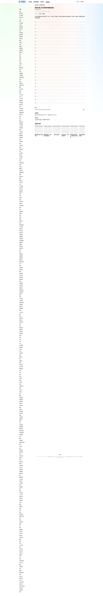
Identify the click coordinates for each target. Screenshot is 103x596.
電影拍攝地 (21, 172)
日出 (20, 209)
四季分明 (21, 549)
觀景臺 (20, 46)
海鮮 (20, 118)
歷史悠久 (21, 38)
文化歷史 (21, 492)
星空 (20, 541)
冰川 (20, 343)
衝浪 (20, 388)
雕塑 (20, 129)
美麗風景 (21, 236)
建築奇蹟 (21, 289)
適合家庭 (21, 34)
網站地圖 (60, 454)
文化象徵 (21, 108)
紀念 (20, 339)
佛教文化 (21, 221)
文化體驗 (21, 23)
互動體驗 (21, 73)
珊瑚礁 (20, 244)
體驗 (20, 539)
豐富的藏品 (21, 572)
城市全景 (21, 551)
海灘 (20, 59)
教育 (20, 120)
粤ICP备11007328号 (62, 456)
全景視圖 (21, 345)
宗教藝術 (21, 234)
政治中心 (21, 576)
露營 (20, 564)
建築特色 (21, 191)
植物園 (20, 360)
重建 (20, 415)
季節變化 (21, 506)
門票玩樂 (42, 1)
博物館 (20, 52)
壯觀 (20, 71)
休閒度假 (21, 124)
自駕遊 (20, 203)
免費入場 (21, 17)
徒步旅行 (21, 188)
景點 (20, 193)
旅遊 (20, 215)
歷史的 (20, 42)
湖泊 (20, 250)
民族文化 (21, 531)
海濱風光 (21, 566)
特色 (20, 510)
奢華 (20, 265)
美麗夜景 (21, 257)
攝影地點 (21, 368)
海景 (20, 106)
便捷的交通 (21, 516)
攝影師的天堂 (21, 442)
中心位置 (21, 479)
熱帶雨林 (21, 399)
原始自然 (21, 578)
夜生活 (20, 197)
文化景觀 (21, 226)
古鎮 (20, 543)
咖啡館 (20, 180)
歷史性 (20, 25)
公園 (20, 337)
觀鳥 (20, 490)
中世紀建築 (21, 432)
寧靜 (20, 21)
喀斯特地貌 (21, 302)
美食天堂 (21, 306)
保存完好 (21, 285)
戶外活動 (21, 125)
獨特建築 (21, 327)
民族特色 (21, 287)
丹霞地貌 (21, 537)
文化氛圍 (21, 94)
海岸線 (20, 356)
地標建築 (21, 127)
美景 (20, 485)
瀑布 (20, 92)
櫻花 (20, 151)
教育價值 (21, 401)
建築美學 (21, 100)
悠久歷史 (21, 190)
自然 (20, 54)
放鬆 (20, 296)
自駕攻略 (47, 1)
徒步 (20, 116)
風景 (20, 69)
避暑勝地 (21, 135)
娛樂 (20, 310)
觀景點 (20, 168)
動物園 (20, 320)
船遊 (20, 504)
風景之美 (21, 230)
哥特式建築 (21, 77)
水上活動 (21, 312)
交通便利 (21, 48)
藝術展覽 (21, 256)
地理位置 (21, 333)
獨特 (20, 421)
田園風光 (21, 248)
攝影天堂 (21, 133)
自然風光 (21, 13)
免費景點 (21, 304)
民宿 (20, 444)
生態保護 (21, 353)
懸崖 (20, 207)
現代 (20, 547)
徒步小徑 (21, 562)
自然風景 (21, 521)
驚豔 (20, 395)
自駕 (20, 488)
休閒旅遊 (21, 440)
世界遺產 (21, 32)
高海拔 (20, 535)
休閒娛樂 (21, 75)
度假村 (20, 457)
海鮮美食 (21, 331)
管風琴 (20, 481)
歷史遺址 (21, 246)
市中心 (20, 96)
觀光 (20, 407)
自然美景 (21, 411)
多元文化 (21, 533)
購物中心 (21, 259)
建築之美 (21, 496)
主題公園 (21, 405)
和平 (20, 525)
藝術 (20, 40)
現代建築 (21, 413)
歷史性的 (21, 104)
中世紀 (20, 349)
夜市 (20, 358)
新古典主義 (21, 560)
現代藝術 (21, 347)
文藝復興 (21, 137)
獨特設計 (21, 329)
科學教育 (21, 469)
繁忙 (20, 314)
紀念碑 (20, 158)
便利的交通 (21, 430)
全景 (20, 184)
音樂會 (20, 378)
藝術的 (20, 463)
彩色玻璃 (21, 465)
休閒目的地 (21, 290)
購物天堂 (21, 269)
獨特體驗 (21, 529)
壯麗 (20, 147)
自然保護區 (21, 240)
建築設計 (21, 419)
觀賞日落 (21, 473)
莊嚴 (20, 316)
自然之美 (21, 182)
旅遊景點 (21, 36)
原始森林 (21, 141)
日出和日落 (21, 582)
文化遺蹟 (21, 483)
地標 (20, 44)
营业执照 (56, 456)
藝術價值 (21, 452)
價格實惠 (21, 471)
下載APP (77, 1)
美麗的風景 (21, 224)
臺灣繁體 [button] (81, 1)
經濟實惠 (21, 424)
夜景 (20, 56)
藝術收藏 (21, 279)
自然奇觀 (21, 110)
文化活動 (21, 298)
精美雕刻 (21, 242)
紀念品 (20, 166)
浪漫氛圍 (21, 397)
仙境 (20, 502)
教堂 (20, 271)
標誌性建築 (21, 261)
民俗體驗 (21, 434)
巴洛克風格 (21, 162)
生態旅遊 (21, 267)
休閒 (20, 61)
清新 (20, 558)
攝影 (20, 87)
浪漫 (20, 79)
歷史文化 (21, 28)
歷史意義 (21, 211)
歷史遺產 (21, 277)
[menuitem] (77, 1)
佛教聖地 (21, 254)
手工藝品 (21, 89)
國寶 (20, 335)
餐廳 (20, 164)
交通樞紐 (21, 283)
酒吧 (20, 351)
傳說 (20, 523)
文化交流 (21, 494)
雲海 (20, 223)
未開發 (20, 554)
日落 (20, 65)
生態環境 (21, 238)
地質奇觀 (21, 417)
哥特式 (20, 391)
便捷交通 (21, 83)
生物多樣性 (21, 205)
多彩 (20, 568)
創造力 (20, 570)
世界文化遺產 (21, 586)
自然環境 (21, 201)
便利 (20, 380)
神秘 (20, 143)
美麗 (20, 217)
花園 (20, 195)
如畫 (20, 527)
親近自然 (21, 428)
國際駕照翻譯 (36, 1)
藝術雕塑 (21, 477)
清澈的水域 (21, 85)
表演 (20, 574)
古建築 (20, 213)
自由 (20, 475)
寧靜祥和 (21, 176)
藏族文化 (21, 584)
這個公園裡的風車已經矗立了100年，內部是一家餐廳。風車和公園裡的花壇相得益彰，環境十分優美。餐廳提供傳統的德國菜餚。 (60, 17)
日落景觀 (21, 300)
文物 (20, 372)
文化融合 (21, 131)
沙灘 (20, 370)
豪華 (20, 591)
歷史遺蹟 (21, 50)
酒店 (20, 323)
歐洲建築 (21, 514)
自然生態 (21, 366)
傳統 (20, 438)
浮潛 (20, 263)
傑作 (20, 454)
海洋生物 (21, 275)
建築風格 (21, 122)
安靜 (20, 520)
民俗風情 (21, 455)
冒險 (20, 219)
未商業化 (21, 500)
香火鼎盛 (21, 461)
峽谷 (20, 518)
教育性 (20, 155)
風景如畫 (21, 589)
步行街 (20, 389)
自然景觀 (21, 153)
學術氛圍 (21, 145)
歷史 (20, 11)
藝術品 (20, 409)
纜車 (20, 174)
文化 (20, 19)
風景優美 (21, 149)
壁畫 (20, 178)
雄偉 (20, 81)
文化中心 (21, 580)
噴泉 (20, 384)
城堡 (20, 355)
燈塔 (20, 508)
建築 (20, 58)
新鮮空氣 (21, 114)
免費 (20, 160)
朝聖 (20, 448)
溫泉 (20, 199)
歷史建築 (21, 26)
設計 (20, 556)
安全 (20, 341)
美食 (20, 30)
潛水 (20, 374)
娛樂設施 (21, 292)
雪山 (20, 325)
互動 (20, 376)
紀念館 (20, 403)
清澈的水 (21, 587)
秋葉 (20, 393)
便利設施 (21, 450)
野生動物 (21, 102)
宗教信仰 (21, 170)
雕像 (20, 362)
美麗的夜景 (21, 112)
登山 (20, 436)
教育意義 (21, 426)
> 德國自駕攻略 (42, 5)
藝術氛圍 (21, 67)
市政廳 (20, 382)
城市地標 (21, 322)
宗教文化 (21, 228)
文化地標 (21, 98)
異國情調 (21, 308)
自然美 (20, 63)
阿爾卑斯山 (21, 386)
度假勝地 (21, 487)
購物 (20, 91)
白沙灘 (20, 446)
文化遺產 (21, 15)
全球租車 (30, 1)
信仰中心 (21, 498)
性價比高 (21, 364)
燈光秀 (20, 467)
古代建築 (21, 186)
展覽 (20, 294)
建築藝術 (21, 273)
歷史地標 (21, 318)
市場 (20, 252)
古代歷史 (21, 157)
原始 (20, 139)
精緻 (20, 281)
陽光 (20, 512)
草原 (20, 459)
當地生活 (21, 232)
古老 (20, 422)
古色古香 (21, 545)
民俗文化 (21, 553)
